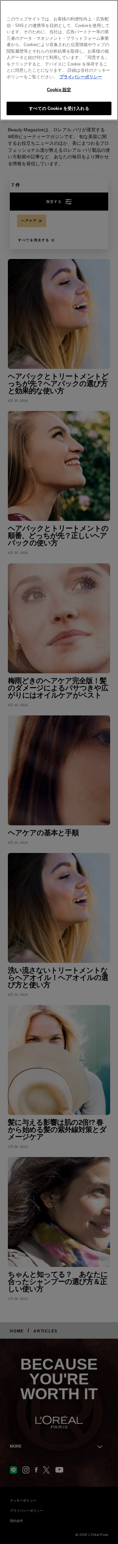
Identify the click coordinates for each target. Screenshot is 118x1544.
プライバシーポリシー (80, 76)
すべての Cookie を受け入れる (59, 108)
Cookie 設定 (59, 89)
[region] (59, 60)
